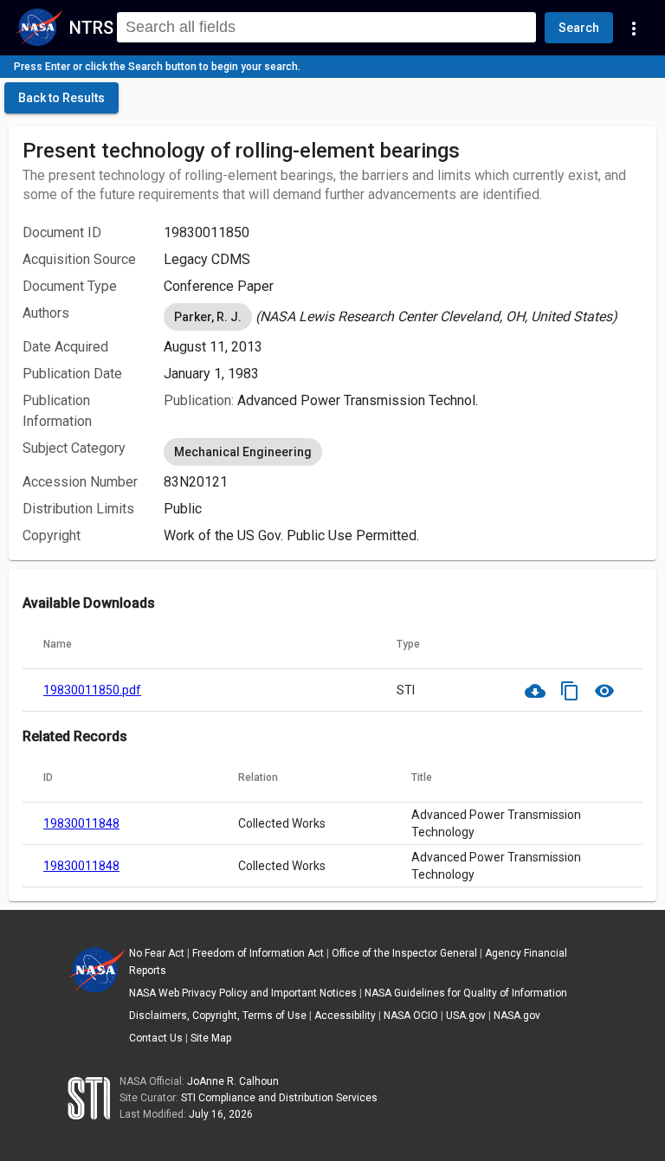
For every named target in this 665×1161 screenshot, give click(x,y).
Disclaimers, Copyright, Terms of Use (218, 1015)
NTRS (91, 27)
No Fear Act (156, 953)
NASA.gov (517, 1015)
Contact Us (156, 1038)
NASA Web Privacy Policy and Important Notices (243, 993)
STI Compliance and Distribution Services (279, 1098)
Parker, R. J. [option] (208, 317)
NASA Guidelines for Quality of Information (466, 993)
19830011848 (81, 823)
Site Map (210, 1038)
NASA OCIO (411, 1015)
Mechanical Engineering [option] (243, 452)
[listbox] (403, 317)
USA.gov (466, 1015)
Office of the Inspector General (404, 953)
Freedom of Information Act (258, 953)
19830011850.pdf (92, 690)
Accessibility (345, 1015)
